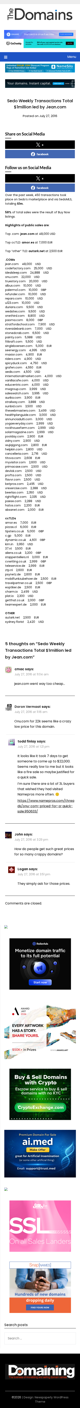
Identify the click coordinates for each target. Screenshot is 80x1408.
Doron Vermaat (28, 706)
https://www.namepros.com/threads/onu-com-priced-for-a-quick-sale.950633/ (45, 806)
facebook (43, 154)
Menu (71, 56)
